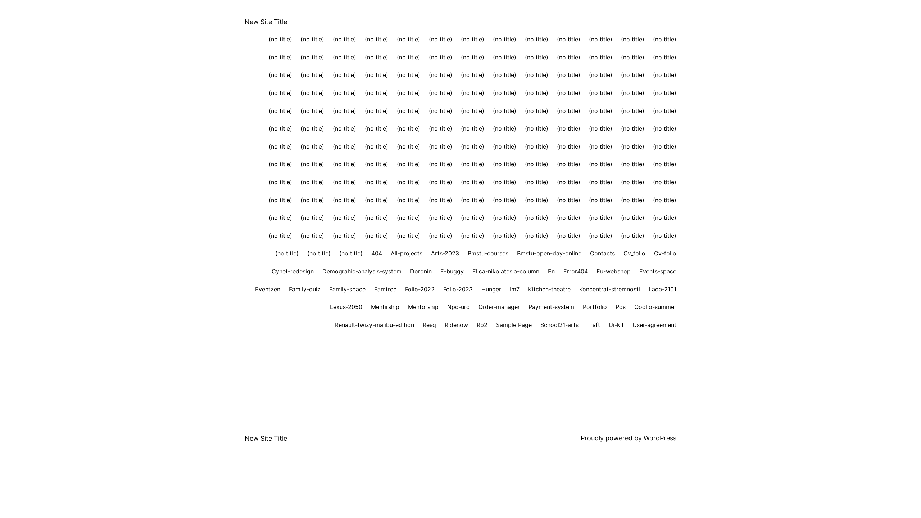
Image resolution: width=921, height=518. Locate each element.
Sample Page (514, 324)
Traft (593, 324)
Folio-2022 (420, 289)
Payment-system (551, 306)
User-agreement (654, 324)
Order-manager (499, 306)
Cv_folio (634, 253)
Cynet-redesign (293, 271)
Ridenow (456, 324)
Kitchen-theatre (549, 289)
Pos (621, 306)
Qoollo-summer (655, 306)
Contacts (602, 253)
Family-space (347, 289)
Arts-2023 (445, 253)
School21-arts (559, 324)
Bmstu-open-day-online (549, 253)
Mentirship (385, 306)
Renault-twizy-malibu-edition (374, 324)
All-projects (406, 253)
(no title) (280, 39)
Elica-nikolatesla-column (505, 271)
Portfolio (595, 306)
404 (376, 253)
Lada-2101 (662, 289)
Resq (429, 324)
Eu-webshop (613, 271)
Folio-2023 (458, 289)
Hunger (491, 289)
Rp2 (482, 324)
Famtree (385, 289)
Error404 (575, 271)
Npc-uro (458, 306)
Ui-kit (616, 324)
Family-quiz (305, 289)
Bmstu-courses (488, 253)
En (551, 271)
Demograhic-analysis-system (361, 271)
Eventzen (267, 289)
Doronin (421, 271)
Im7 (515, 289)
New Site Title (266, 22)
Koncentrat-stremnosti (609, 289)
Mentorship (423, 306)
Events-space (657, 271)
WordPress (660, 438)
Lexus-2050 (346, 306)
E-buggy (452, 271)
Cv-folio (665, 253)
